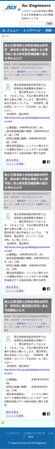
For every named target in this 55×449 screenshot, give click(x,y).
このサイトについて (34, 433)
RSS (30, 437)
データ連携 (36, 75)
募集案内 (21, 71)
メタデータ (25, 75)
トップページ (32, 30)
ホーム (5, 36)
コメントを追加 (14, 164)
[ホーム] (11, 11)
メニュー (12, 30)
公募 (17, 75)
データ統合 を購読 (4, 424)
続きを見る (12, 160)
